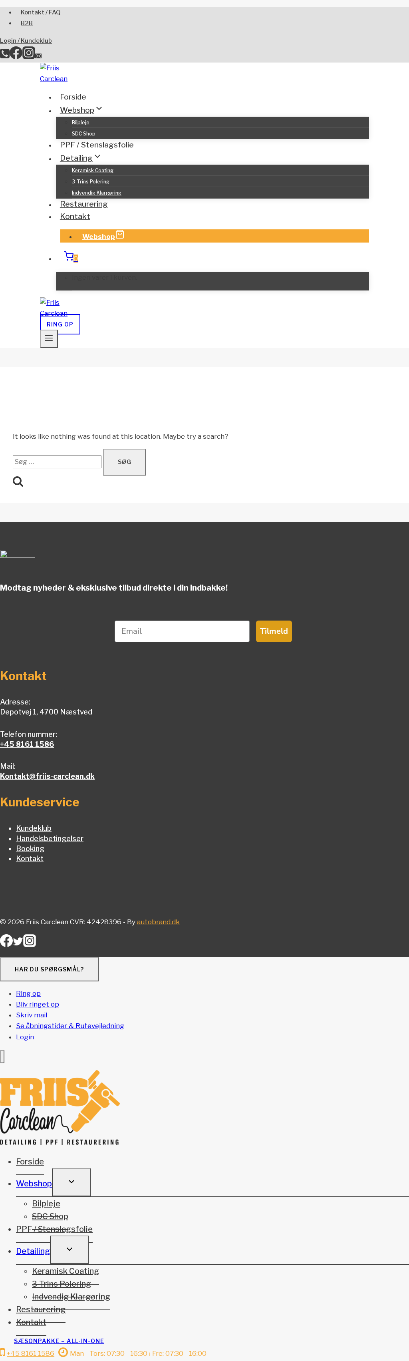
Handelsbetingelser (49, 838)
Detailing (33, 1251)
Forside (73, 96)
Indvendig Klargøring (96, 193)
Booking (30, 848)
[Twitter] (18, 944)
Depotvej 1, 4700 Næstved (46, 712)
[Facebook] (16, 57)
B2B (27, 23)
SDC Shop (83, 134)
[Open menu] (49, 339)
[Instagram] (28, 57)
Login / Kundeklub (26, 40)
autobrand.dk (158, 922)
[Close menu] (2, 1056)
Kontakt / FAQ (41, 12)
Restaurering (84, 204)
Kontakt (75, 216)
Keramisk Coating (92, 170)
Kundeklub (34, 828)
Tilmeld (274, 631)
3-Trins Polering (90, 182)
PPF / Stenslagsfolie (97, 144)
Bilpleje (80, 122)
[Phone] (5, 57)
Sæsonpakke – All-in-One (59, 1340)
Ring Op (60, 324)
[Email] (38, 57)
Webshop (98, 237)
